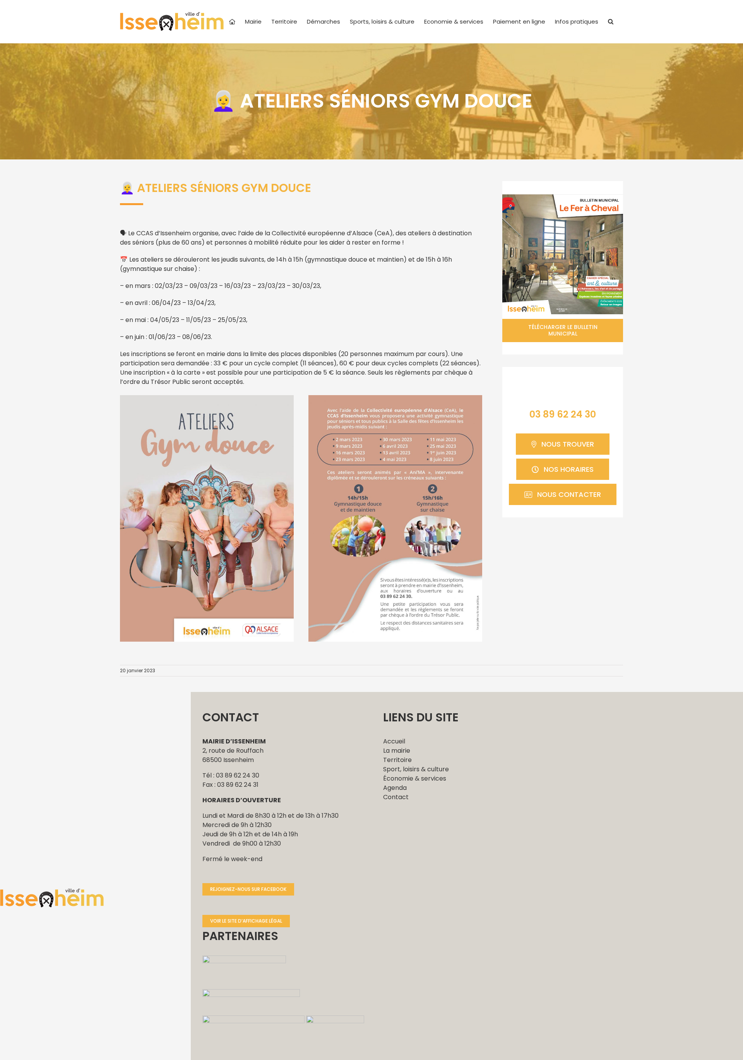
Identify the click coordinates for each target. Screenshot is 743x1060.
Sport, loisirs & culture (416, 769)
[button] (610, 21)
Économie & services (414, 778)
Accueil (394, 741)
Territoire (397, 759)
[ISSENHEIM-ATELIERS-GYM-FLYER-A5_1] (207, 398)
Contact (396, 797)
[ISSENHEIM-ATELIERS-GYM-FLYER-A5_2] (395, 398)
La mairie (396, 750)
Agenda (395, 787)
